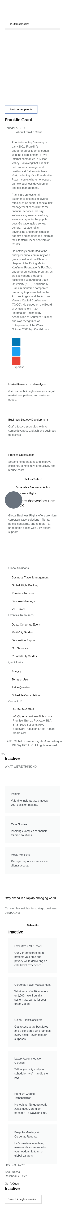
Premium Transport (23, 593)
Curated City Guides (24, 656)
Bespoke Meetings (23, 601)
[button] (32, 29)
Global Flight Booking (25, 585)
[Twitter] (16, 351)
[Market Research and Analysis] (12, 377)
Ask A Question (21, 687)
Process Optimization (21, 454)
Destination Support (24, 640)
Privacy (16, 671)
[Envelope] (16, 361)
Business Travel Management (30, 577)
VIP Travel (18, 609)
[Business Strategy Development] (12, 412)
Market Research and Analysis (27, 384)
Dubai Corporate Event (26, 624)
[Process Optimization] (12, 447)
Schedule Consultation (26, 695)
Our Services (20, 648)
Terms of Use (20, 679)
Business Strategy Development (28, 419)
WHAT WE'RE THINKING (21, 766)
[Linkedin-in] (16, 342)
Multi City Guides (22, 632)
